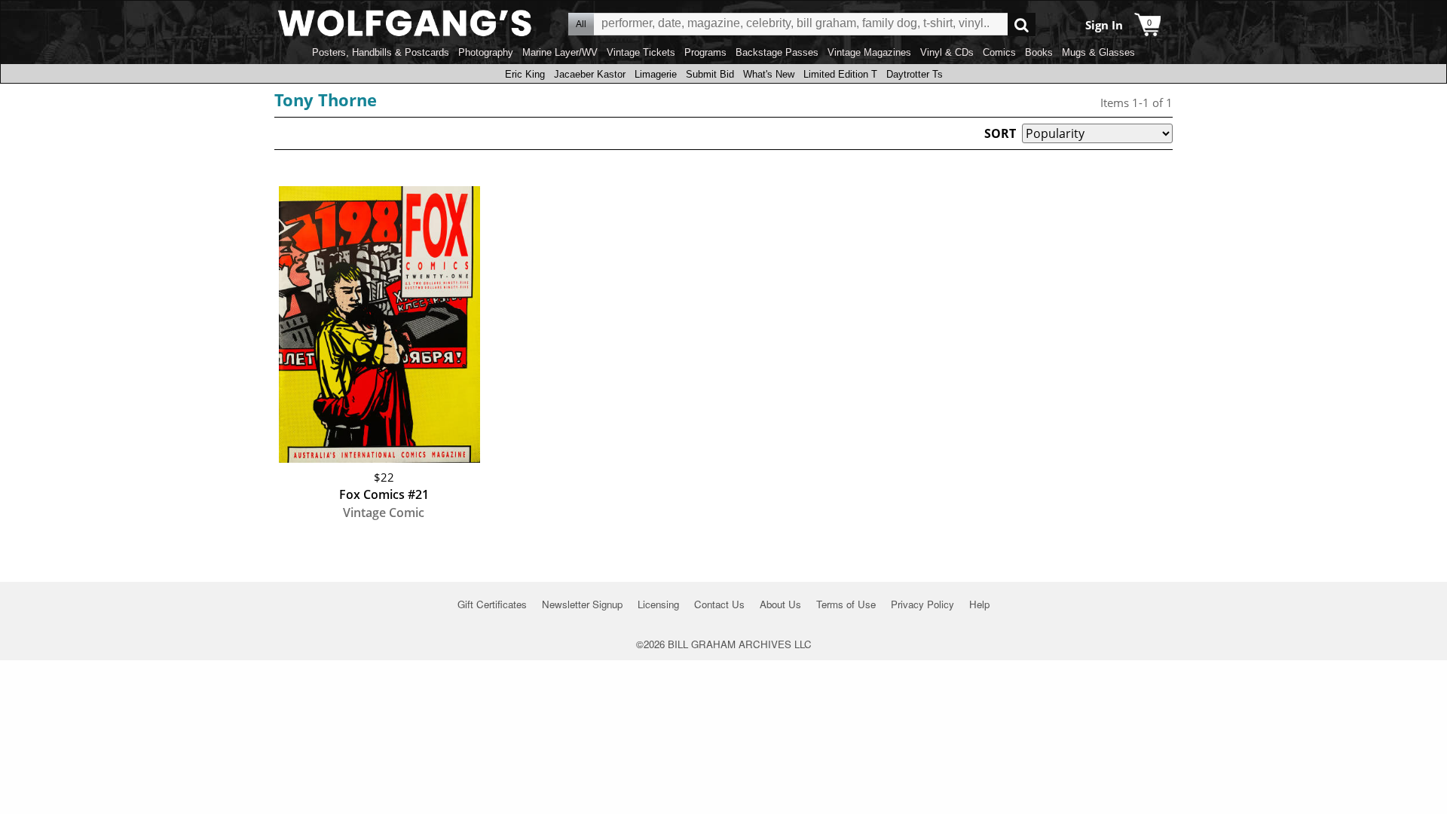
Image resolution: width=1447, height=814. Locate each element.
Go (1022, 24)
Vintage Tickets (641, 52)
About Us (780, 604)
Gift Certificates (492, 604)
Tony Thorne (325, 99)
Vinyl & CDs (947, 52)
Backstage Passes (777, 52)
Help (979, 604)
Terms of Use (846, 604)
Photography (485, 52)
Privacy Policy (922, 604)
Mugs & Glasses (1098, 52)
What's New (768, 74)
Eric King (525, 74)
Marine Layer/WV (560, 52)
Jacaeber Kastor (590, 74)
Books (1039, 52)
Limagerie (656, 74)
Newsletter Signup (582, 604)
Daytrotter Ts (914, 74)
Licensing (658, 604)
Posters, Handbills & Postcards (380, 52)
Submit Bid (710, 74)
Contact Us (719, 604)
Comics (999, 52)
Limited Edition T (840, 74)
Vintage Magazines (869, 52)
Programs (705, 52)
